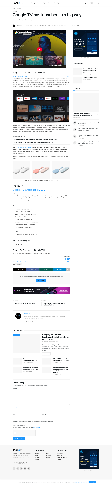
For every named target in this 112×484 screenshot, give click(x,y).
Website (44, 414)
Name (15, 408)
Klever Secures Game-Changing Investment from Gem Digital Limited (33, 142)
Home (26, 3)
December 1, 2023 (54, 341)
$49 (68, 76)
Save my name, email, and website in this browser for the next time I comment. (33, 421)
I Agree (92, 482)
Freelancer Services (62, 457)
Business (39, 3)
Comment (15, 388)
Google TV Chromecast (24, 147)
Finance (50, 3)
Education (62, 3)
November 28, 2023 (28, 364)
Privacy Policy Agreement (20, 425)
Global (40, 25)
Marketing (56, 3)
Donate (59, 459)
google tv (18, 264)
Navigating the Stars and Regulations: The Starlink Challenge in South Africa (35, 139)
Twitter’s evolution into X (90, 77)
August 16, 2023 (88, 79)
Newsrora (19, 25)
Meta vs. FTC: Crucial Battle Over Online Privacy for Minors (91, 70)
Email (14, 414)
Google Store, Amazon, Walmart (20, 76)
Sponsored (60, 453)
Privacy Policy (36, 427)
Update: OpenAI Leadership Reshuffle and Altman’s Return (82, 114)
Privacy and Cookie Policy (80, 482)
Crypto (44, 3)
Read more (46, 353)
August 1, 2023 (28, 25)
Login (97, 3)
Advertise (59, 455)
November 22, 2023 (28, 371)
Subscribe (41, 280)
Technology (32, 3)
